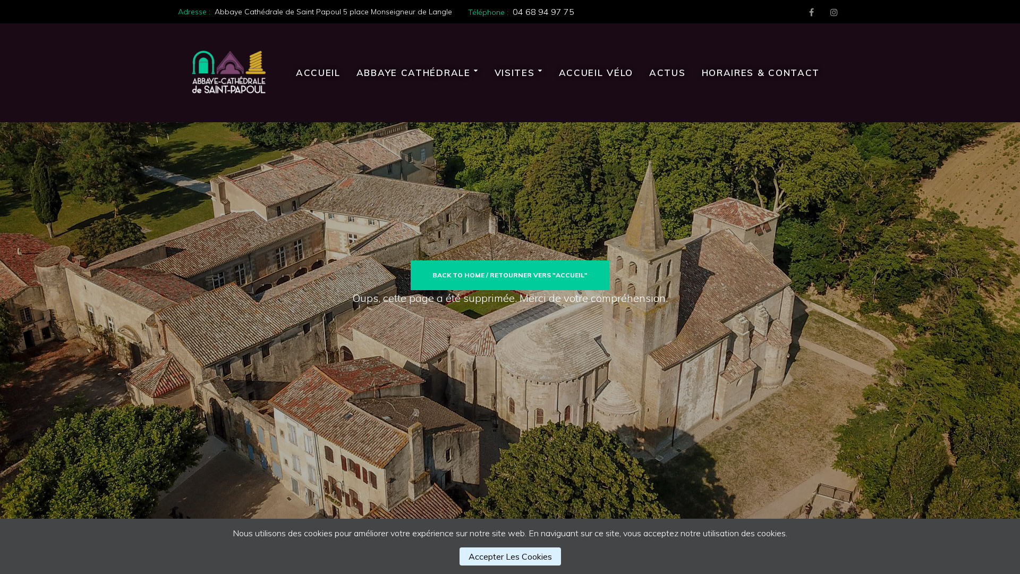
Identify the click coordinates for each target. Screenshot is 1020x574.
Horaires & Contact (761, 72)
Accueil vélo (596, 72)
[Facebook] (811, 12)
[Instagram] (834, 12)
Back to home (458, 275)
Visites (515, 72)
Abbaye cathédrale (413, 72)
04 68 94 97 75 (543, 11)
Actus (667, 72)
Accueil (318, 72)
